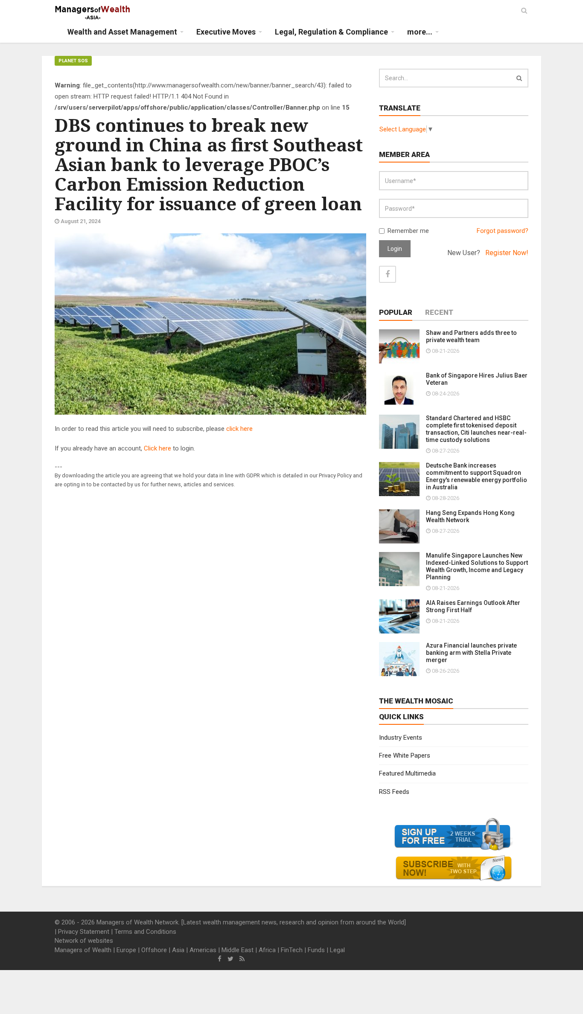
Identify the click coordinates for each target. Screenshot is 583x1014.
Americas (202, 950)
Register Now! (506, 253)
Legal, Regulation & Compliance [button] (331, 31)
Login (395, 248)
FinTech (292, 950)
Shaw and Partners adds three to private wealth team (471, 336)
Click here (157, 448)
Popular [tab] (395, 312)
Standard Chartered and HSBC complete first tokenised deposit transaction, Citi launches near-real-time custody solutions (476, 429)
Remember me (408, 231)
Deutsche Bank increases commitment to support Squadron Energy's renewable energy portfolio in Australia (476, 476)
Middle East (238, 950)
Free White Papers (404, 755)
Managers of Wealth (83, 950)
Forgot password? (502, 231)
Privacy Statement (83, 932)
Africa (267, 950)
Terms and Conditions (145, 932)
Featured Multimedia (407, 773)
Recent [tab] (439, 312)
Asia (178, 950)
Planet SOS (73, 61)
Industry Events (400, 737)
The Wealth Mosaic (416, 701)
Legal (337, 950)
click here (239, 429)
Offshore (154, 950)
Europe (126, 950)
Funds (316, 950)
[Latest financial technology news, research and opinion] (93, 12)
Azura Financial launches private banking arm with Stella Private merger (471, 652)
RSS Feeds (394, 792)
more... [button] (419, 31)
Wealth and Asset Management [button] (122, 31)
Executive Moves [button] (226, 31)
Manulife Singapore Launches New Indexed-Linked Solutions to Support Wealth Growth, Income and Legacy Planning (477, 566)
